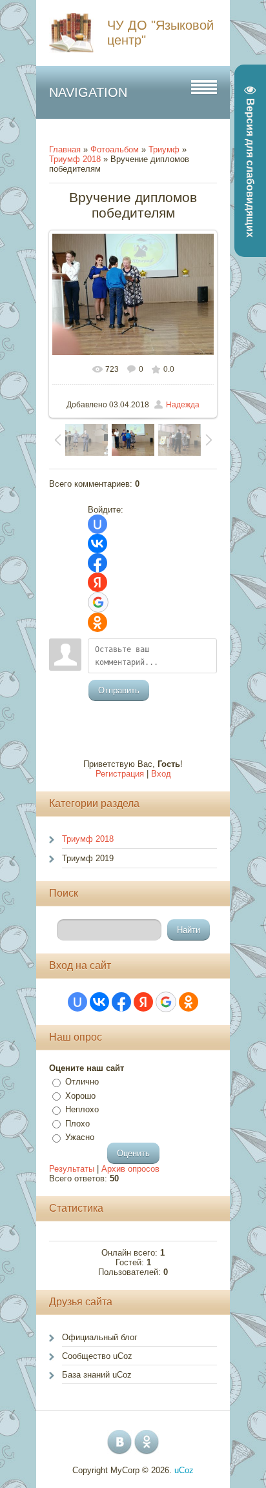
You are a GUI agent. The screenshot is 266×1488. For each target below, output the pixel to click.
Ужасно (79, 1137)
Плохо (77, 1123)
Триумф (163, 149)
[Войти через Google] (98, 602)
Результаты (71, 1169)
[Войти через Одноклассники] (97, 622)
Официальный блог (100, 1337)
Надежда (183, 404)
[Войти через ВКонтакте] (97, 543)
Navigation (88, 92)
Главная (65, 149)
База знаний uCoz (97, 1375)
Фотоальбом (114, 149)
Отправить (118, 690)
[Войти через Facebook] (97, 563)
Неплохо (82, 1109)
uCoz (184, 1470)
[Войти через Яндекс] (97, 582)
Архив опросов (130, 1169)
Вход (161, 774)
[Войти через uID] (97, 524)
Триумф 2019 (88, 858)
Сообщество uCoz (97, 1356)
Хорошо (80, 1096)
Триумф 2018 (75, 159)
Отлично (82, 1081)
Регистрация (120, 774)
